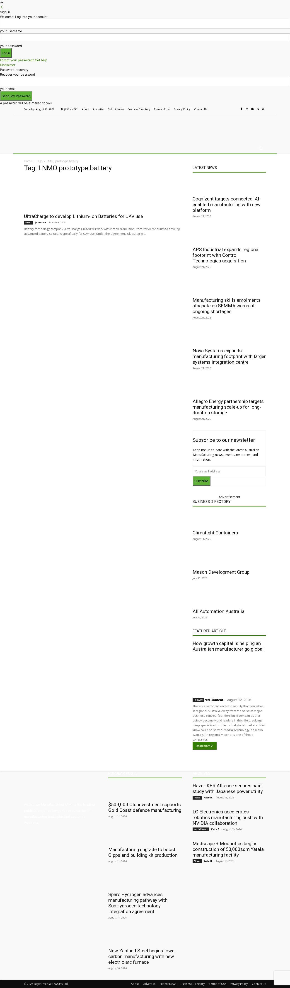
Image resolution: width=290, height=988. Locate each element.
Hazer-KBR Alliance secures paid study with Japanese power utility (228, 788)
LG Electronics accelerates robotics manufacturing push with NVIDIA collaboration (228, 817)
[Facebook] (241, 109)
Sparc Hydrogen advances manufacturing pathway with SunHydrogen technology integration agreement (137, 903)
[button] (260, 148)
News (28, 222)
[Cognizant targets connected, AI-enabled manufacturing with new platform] (229, 185)
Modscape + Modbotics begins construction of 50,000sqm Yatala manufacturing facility (228, 849)
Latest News (205, 167)
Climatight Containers (215, 533)
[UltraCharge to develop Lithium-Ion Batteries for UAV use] (103, 194)
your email (7, 89)
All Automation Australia (218, 611)
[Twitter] (263, 109)
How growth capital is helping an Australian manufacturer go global (228, 646)
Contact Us (259, 984)
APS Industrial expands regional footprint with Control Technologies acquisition (226, 255)
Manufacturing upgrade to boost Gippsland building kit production (142, 852)
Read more (203, 746)
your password (11, 46)
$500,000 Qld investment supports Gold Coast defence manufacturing (144, 807)
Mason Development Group (221, 572)
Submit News (168, 984)
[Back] (1, 7)
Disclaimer (7, 65)
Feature (198, 699)
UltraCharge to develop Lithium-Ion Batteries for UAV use (83, 216)
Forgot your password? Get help (23, 60)
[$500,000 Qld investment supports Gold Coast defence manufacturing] (145, 791)
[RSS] (258, 109)
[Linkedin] (252, 109)
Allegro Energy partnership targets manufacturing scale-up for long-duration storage (228, 407)
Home (28, 161)
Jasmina (40, 222)
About (135, 984)
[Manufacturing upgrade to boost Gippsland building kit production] (145, 836)
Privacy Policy (239, 984)
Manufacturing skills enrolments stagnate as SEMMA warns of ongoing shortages (227, 305)
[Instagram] (247, 109)
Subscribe (202, 481)
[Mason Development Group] (229, 558)
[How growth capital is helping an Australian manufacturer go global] (229, 673)
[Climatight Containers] (229, 519)
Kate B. (208, 797)
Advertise (149, 984)
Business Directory (212, 501)
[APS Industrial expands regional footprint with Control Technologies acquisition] (229, 236)
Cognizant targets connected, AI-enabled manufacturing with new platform (227, 204)
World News (201, 829)
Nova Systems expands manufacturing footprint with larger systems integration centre (229, 356)
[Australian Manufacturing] (56, 128)
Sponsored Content (208, 700)
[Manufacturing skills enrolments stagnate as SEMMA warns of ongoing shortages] (229, 286)
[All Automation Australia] (229, 598)
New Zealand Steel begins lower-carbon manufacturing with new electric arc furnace (143, 956)
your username (11, 31)
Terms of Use (217, 984)
